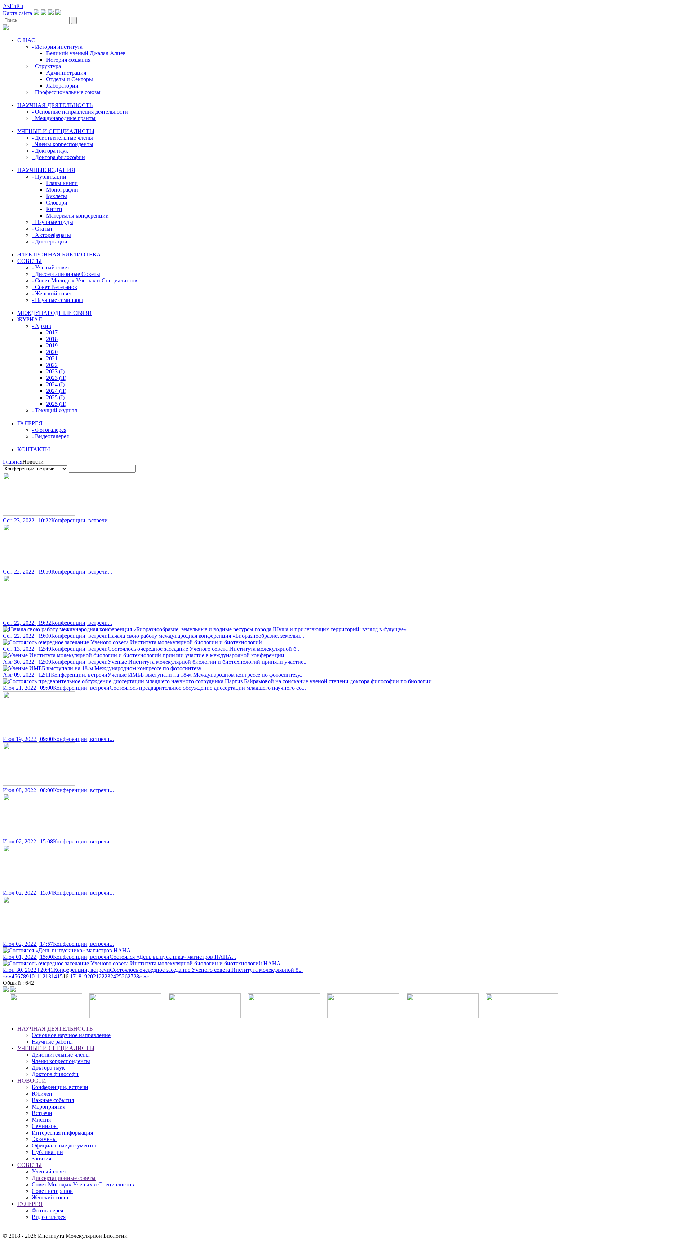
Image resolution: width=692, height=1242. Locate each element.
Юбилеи (42, 1093)
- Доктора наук (50, 151)
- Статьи (42, 228)
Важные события (53, 1100)
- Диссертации (49, 241)
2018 (52, 339)
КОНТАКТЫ (33, 449)
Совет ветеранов (52, 1191)
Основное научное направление (71, 1035)
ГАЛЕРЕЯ (30, 423)
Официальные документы (64, 1145)
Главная (12, 461)
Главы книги (62, 183)
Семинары (45, 1126)
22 (102, 976)
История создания (68, 60)
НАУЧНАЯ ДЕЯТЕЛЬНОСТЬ (55, 105)
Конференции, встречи (60, 1087)
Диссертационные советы (64, 1178)
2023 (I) (55, 371)
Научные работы (52, 1042)
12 (42, 976)
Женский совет (50, 1197)
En (13, 6)
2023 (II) (56, 378)
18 (78, 976)
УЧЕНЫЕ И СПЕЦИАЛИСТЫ (55, 131)
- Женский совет (52, 293)
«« (6, 976)
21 (96, 976)
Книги (54, 209)
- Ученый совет (51, 267)
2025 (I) (55, 397)
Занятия (41, 1158)
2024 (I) (55, 384)
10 (32, 976)
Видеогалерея (49, 1217)
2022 (52, 365)
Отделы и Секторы (69, 79)
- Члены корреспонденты (62, 144)
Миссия (41, 1119)
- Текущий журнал (54, 410)
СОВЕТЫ (29, 261)
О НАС (26, 40)
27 (130, 976)
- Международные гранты (64, 118)
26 (125, 976)
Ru (19, 6)
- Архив (41, 326)
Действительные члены (61, 1055)
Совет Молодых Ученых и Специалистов (83, 1184)
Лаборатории (62, 86)
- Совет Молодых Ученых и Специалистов (84, 280)
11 (37, 976)
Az (6, 6)
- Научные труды (52, 222)
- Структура (46, 66)
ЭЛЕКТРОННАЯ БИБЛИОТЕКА (59, 254)
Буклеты (56, 196)
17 (73, 976)
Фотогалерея (47, 1210)
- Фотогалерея (49, 430)
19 (84, 976)
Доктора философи (55, 1074)
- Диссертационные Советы (66, 274)
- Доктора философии (58, 157)
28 (136, 976)
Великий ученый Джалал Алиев (86, 53)
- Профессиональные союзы (66, 92)
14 (54, 976)
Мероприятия (48, 1106)
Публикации (47, 1152)
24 (113, 976)
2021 (52, 358)
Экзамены (44, 1139)
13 (48, 976)
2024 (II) (56, 391)
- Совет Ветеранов (54, 287)
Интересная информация (62, 1132)
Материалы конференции (77, 215)
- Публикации (49, 177)
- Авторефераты (51, 235)
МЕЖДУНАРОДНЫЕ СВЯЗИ (54, 313)
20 (90, 976)
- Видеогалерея (50, 436)
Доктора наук (48, 1068)
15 (60, 976)
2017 (52, 332)
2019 (52, 345)
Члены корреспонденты (61, 1061)
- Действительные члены (62, 138)
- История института (57, 47)
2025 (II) (56, 404)
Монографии (62, 189)
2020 (52, 352)
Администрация (66, 73)
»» (146, 976)
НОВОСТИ (31, 1081)
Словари (56, 202)
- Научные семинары (57, 300)
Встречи (42, 1113)
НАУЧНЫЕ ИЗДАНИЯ (46, 170)
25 (119, 976)
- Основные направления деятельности (80, 112)
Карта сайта (17, 13)
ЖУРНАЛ (29, 319)
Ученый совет (49, 1171)
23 (107, 976)
